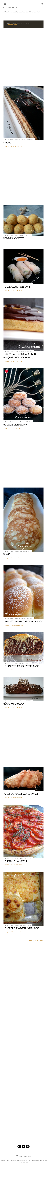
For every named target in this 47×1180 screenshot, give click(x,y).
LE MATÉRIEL (31, 12)
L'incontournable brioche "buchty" (23, 621)
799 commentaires (17, 625)
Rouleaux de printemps (16, 287)
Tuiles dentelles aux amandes (20, 794)
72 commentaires (16, 707)
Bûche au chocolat (14, 704)
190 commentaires (17, 670)
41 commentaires (16, 558)
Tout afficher (11, 25)
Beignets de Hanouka (15, 425)
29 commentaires (16, 290)
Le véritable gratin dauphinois (21, 928)
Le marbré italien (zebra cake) (21, 666)
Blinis (6, 554)
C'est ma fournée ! (11, 8)
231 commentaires (16, 361)
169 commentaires (16, 932)
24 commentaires (16, 242)
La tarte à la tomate (15, 861)
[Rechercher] (42, 3)
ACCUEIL (6, 12)
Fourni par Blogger (25, 1156)
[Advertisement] (23, 57)
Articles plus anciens (36, 941)
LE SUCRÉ (14, 12)
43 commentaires (16, 797)
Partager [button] (6, 146)
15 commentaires (16, 428)
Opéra (6, 142)
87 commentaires (16, 146)
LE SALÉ (22, 12)
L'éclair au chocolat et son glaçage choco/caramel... (19, 356)
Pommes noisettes (13, 238)
